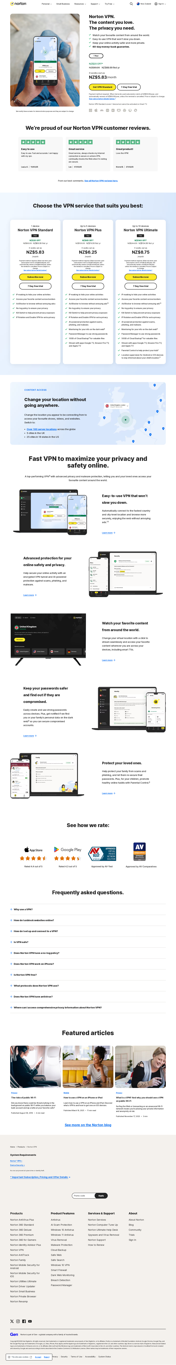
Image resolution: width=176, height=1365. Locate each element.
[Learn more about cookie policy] (30, 1357)
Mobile (66, 1093)
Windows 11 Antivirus (62, 1234)
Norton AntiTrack (19, 1255)
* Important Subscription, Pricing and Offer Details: (39, 1177)
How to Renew (96, 1244)
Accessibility (90, 1357)
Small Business (63, 4)
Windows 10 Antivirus (62, 1229)
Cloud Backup (58, 1250)
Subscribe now (35, 277)
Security (64, 1357)
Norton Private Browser (23, 1296)
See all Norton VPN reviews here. (101, 181)
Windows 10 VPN (60, 1265)
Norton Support (97, 1239)
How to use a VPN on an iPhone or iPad (83, 1097)
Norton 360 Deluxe (20, 1229)
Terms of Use (76, 1357)
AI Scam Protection (61, 1224)
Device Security (16, 1165)
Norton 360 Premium (22, 1234)
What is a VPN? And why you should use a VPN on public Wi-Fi (139, 1099)
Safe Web (56, 1255)
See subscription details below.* (102, 99)
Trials (131, 1234)
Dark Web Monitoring (62, 1275)
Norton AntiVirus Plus (22, 1219)
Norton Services (97, 1219)
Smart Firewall (59, 1270)
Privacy (14, 1093)
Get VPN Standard (102, 87)
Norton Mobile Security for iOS (25, 1275)
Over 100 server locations (42, 429)
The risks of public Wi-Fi (23, 1097)
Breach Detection (60, 1280)
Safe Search (57, 1260)
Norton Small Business (22, 1291)
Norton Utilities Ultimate (23, 1281)
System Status (104, 1357)
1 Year (96, 56)
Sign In (132, 1239)
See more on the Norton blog (88, 1125)
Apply (101, 1195)
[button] (88, 909)
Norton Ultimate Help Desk (103, 1229)
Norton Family (18, 1260)
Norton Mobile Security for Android (25, 1267)
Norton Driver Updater (22, 1286)
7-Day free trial (129, 87)
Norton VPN (17, 1250)
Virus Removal (59, 1239)
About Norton (136, 1219)
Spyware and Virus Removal (103, 1234)
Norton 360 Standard (22, 1224)
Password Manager (61, 1285)
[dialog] (29, 1357)
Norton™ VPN (15, 1161)
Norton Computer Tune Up (103, 1224)
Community (135, 1229)
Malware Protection (61, 1244)
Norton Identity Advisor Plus (25, 1244)
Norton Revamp (19, 1301)
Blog (131, 1224)
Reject (46, 1357)
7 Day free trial (35, 286)
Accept (38, 1357)
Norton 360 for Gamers (23, 1239)
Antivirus (55, 1219)
